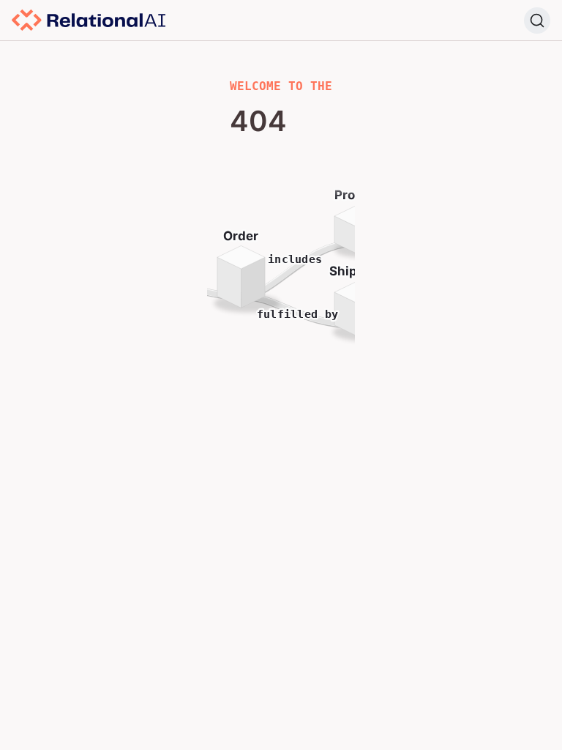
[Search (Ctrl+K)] (537, 20)
